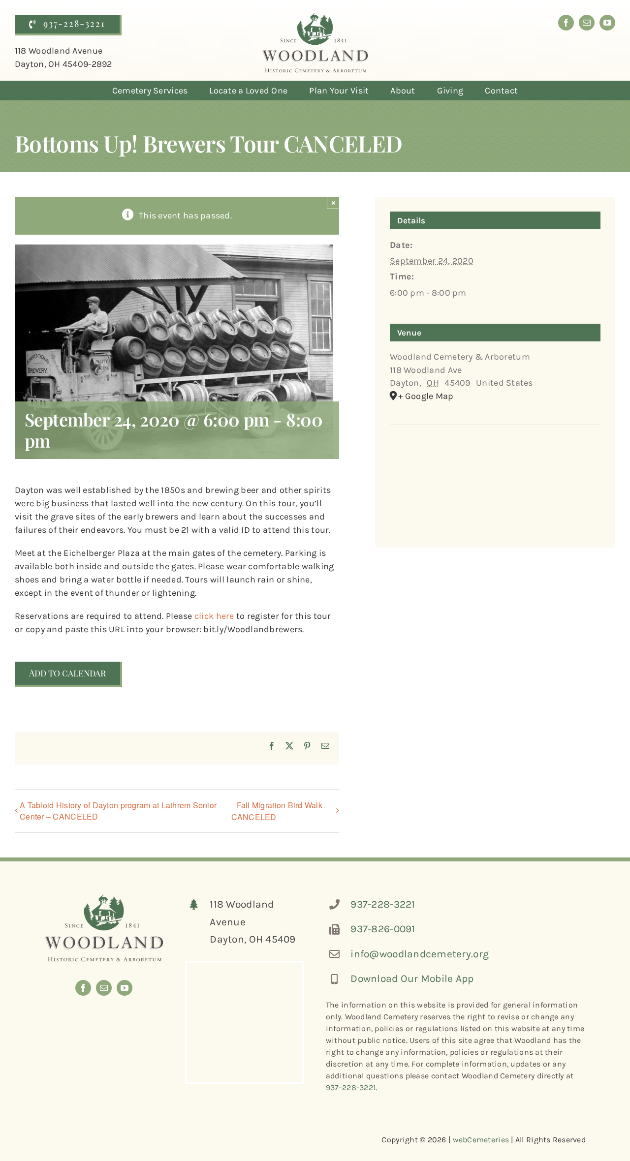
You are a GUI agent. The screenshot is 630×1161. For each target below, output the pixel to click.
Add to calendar (67, 673)
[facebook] (566, 23)
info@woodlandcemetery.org (419, 954)
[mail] (587, 23)
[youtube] (607, 23)
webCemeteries (481, 1139)
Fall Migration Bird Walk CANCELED (276, 811)
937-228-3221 (382, 904)
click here (214, 616)
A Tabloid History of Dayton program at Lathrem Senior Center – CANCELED (118, 810)
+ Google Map (425, 396)
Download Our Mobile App (411, 978)
